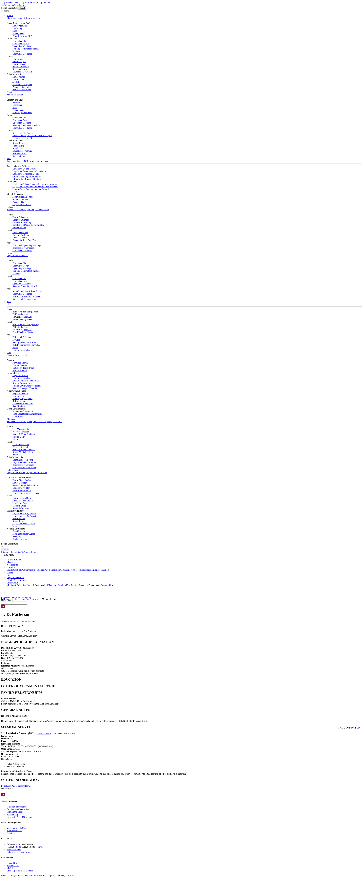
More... (15, 191)
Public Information (20, 66)
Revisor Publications (21, 490)
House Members (19, 26)
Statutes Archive (19, 370)
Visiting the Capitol (15, 812)
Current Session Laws (22, 350)
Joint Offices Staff (20, 199)
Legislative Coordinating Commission (29, 171)
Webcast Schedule (20, 431)
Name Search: (7, 788)
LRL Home (6, 599)
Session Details (44, 733)
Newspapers (12, 565)
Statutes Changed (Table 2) (24, 388)
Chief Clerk (17, 59)
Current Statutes (19, 365)
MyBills (16, 340)
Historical (11, 567)
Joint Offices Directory (22, 197)
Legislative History (15, 577)
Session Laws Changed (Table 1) (27, 386)
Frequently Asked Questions (19, 817)
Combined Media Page (22, 460)
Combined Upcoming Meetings (26, 245)
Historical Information (17, 807)
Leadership (17, 28)
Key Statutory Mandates (77, 585)
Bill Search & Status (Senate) (25, 324)
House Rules (18, 79)
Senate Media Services (22, 452)
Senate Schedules (20, 232)
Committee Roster (20, 43)
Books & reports (19, 539)
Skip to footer (44, 2)
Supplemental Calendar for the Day (28, 225)
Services (62, 585)
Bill (25, 317)
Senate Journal (19, 143)
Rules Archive (18, 401)
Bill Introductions (20, 314)
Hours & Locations (35, 585)
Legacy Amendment (21, 204)
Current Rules (18, 396)
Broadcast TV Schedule (23, 248)
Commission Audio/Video (24, 467)
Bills (9, 301)
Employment (18, 33)
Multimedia (12, 419)
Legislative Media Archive (24, 462)
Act (29, 317)
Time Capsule (64, 570)
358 (358, 728)
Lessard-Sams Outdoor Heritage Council (30, 189)
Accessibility (18, 202)
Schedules (11, 207)
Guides (10, 572)
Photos (15, 439)
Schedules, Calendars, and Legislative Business (28, 209)
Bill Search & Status (21, 337)
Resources (23, 580)
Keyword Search (20, 363)
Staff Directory (51, 585)
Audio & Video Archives (23, 434)
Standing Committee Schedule (26, 49)
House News (12, 863)
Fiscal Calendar (19, 227)
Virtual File (76, 570)
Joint (9, 158)
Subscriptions (18, 156)
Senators (16, 102)
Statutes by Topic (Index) (23, 368)
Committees (12, 253)
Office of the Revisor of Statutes (26, 179)
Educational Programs (22, 84)
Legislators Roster (20, 503)
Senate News (13, 865)
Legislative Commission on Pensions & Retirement (35, 186)
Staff (14, 31)
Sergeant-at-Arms (20, 69)
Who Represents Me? (22, 36)
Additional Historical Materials (95, 570)
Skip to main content (10, 2)
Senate (10, 92)
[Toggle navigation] (2, 11)
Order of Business (20, 220)
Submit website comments (18, 852)
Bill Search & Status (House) (25, 311)
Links (9, 575)
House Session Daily (21, 498)
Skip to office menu (29, 2)
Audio (26, 429)
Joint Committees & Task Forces (27, 291)
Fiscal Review (18, 531)
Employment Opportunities (100, 585)
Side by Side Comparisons (24, 299)
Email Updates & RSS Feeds (20, 870)
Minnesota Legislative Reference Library (19, 552)
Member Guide (19, 506)
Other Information (27, 621)
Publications (12, 470)
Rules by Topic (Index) (22, 398)
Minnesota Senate (15, 94)
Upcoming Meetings (21, 46)
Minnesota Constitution (22, 411)
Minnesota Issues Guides (23, 534)
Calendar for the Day (21, 222)
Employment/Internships (18, 809)
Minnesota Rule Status (22, 403)
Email (40, 847)
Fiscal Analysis (19, 61)
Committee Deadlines (22, 54)
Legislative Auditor (21, 488)
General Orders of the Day (24, 240)
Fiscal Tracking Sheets (22, 319)
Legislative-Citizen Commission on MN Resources (35, 184)
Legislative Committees (17, 255)
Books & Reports (14, 559)
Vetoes (15, 347)
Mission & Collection (16, 585)
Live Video (17, 429)
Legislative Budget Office (24, 169)
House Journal (18, 77)
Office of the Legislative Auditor (27, 176)
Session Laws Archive (22, 383)
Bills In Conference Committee (26, 296)
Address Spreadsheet (21, 89)
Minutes (16, 51)
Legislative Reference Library (25, 174)
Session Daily (18, 437)
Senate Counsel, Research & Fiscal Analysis (32, 135)
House (10, 15)
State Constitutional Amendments (27, 414)
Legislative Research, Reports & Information (27, 472)
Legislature (12, 570)
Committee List (19, 41)
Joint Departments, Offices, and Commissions (27, 161)
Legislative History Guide (24, 513)
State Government (25, 570)
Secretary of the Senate (22, 133)
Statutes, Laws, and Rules (18, 355)
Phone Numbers (14, 849)
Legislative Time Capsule (23, 523)
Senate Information (20, 508)
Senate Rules (18, 146)
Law (9, 352)
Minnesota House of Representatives (23, 18)
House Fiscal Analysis (22, 480)
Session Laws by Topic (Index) (26, 380)
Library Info (12, 582)
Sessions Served (8, 621)
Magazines (11, 562)
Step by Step (12, 580)
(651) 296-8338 (14, 847)
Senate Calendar (19, 237)
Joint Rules (17, 82)
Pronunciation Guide (21, 87)
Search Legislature (9, 8)
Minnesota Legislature (14, 5)
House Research (19, 64)
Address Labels (19, 153)
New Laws (17, 536)
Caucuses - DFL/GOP (22, 71)
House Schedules (20, 217)
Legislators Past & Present (24, 516)
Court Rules (17, 416)
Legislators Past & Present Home (16, 597)
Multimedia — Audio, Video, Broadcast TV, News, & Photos (34, 421)
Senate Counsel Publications (25, 485)
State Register (18, 406)
